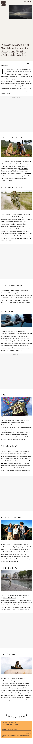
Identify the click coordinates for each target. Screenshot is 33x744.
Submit (28, 733)
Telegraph (22, 233)
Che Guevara (20, 219)
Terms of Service (22, 735)
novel (29, 468)
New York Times (16, 300)
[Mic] (3, 3)
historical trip (8, 602)
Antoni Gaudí (27, 173)
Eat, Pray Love (5, 468)
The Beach (5, 336)
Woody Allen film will (9, 598)
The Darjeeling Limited (7, 290)
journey (15, 224)
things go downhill (19, 331)
